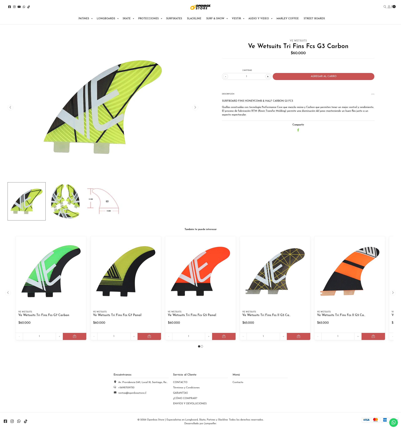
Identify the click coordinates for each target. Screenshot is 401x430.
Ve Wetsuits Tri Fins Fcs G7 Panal (117, 315)
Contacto (238, 382)
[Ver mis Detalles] (389, 7)
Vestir (236, 18)
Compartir (298, 125)
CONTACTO (180, 382)
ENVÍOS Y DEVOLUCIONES (190, 403)
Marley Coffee (287, 18)
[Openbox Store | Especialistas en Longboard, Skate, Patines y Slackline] (200, 7)
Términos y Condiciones (186, 387)
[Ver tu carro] (392, 7)
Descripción (228, 94)
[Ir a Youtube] (19, 7)
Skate (127, 18)
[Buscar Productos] (385, 7)
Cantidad (247, 70)
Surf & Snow (215, 18)
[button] (199, 346)
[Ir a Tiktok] (28, 7)
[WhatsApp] (24, 7)
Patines (83, 18)
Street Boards (314, 18)
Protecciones (148, 18)
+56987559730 (126, 387)
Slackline (194, 18)
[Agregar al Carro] (74, 336)
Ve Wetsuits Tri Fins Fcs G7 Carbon (43, 315)
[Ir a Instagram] (14, 7)
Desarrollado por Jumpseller (200, 423)
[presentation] (10, 107)
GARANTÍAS (180, 393)
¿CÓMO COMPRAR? (185, 398)
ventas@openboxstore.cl (132, 393)
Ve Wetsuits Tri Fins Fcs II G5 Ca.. (266, 315)
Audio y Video (258, 18)
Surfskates (174, 18)
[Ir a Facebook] (9, 7)
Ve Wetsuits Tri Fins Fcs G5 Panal (192, 315)
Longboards (106, 18)
